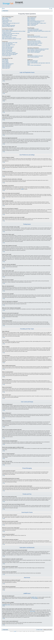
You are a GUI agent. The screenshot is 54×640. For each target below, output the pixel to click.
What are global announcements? (8, 63)
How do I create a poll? (6, 45)
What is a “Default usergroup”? (32, 24)
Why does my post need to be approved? (9, 54)
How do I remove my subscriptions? (33, 52)
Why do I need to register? (6, 17)
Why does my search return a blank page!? (34, 43)
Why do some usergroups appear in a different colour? (36, 23)
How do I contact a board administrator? (34, 65)
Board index (5, 629)
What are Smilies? (5, 61)
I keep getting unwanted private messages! (34, 30)
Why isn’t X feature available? (32, 61)
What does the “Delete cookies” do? (8, 26)
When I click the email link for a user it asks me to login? (11, 38)
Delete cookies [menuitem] (40, 629)
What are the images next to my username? (9, 35)
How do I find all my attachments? (33, 57)
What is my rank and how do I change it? (9, 37)
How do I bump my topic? (6, 55)
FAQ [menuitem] (4, 8)
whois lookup (32, 611)
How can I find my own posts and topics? (34, 45)
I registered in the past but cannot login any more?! (10, 23)
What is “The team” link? (31, 25)
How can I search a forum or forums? (33, 40)
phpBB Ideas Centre (6, 604)
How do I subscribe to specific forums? (34, 51)
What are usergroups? (31, 19)
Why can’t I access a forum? (7, 49)
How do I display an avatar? (7, 36)
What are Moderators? (31, 18)
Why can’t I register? (5, 19)
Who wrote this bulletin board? (32, 60)
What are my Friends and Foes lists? (33, 36)
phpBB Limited (34, 597)
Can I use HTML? (5, 60)
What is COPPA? (5, 18)
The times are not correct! (6, 32)
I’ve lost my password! (6, 24)
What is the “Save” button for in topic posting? (10, 53)
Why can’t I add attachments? (7, 50)
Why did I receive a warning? (7, 51)
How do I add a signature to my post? (8, 44)
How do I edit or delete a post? (7, 43)
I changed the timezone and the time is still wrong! (10, 33)
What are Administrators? (31, 17)
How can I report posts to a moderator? (9, 52)
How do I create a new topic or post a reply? (9, 42)
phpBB (22, 189)
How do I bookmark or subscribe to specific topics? (36, 50)
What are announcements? (6, 64)
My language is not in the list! (7, 34)
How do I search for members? (32, 44)
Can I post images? (5, 62)
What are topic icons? (6, 68)
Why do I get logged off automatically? (8, 25)
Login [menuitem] (51, 8)
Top (4, 80)
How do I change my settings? (7, 30)
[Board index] (8, 3)
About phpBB (35, 598)
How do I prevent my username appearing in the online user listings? (14, 31)
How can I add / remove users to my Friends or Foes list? (37, 37)
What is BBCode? (5, 59)
